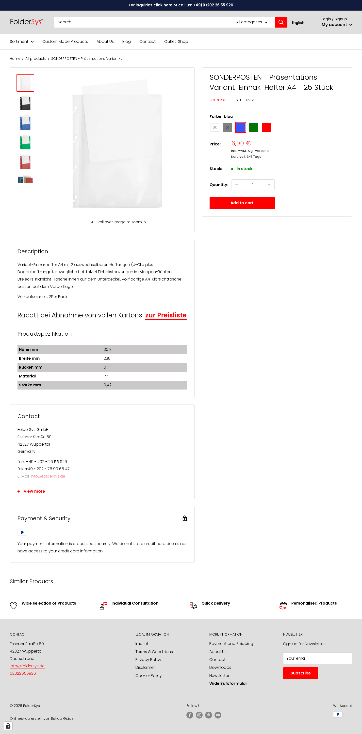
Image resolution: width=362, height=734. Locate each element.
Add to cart (242, 203)
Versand (262, 151)
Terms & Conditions (154, 652)
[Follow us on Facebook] (189, 715)
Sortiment (19, 41)
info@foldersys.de (48, 476)
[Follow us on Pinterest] (208, 715)
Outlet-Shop (176, 41)
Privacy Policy (148, 659)
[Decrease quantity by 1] (236, 185)
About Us (105, 41)
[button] (301, 22)
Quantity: (219, 184)
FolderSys (219, 100)
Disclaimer (145, 667)
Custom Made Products (65, 41)
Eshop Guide (62, 718)
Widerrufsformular (228, 683)
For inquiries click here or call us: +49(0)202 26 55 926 (181, 5)
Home (15, 58)
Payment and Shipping (231, 643)
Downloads (220, 667)
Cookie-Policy (148, 675)
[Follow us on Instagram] (199, 715)
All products (35, 58)
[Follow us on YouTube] (217, 715)
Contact (147, 41)
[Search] (281, 22)
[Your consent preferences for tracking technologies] (8, 726)
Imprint (141, 643)
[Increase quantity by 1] (269, 185)
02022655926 (23, 673)
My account (335, 25)
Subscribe (301, 673)
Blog (126, 41)
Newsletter (219, 675)
